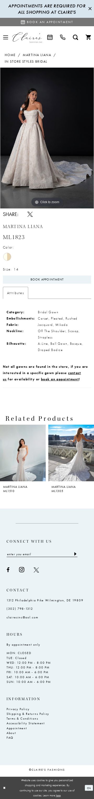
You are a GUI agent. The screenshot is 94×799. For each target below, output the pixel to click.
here (58, 795)
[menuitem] (5, 37)
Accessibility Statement (26, 723)
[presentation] (23, 453)
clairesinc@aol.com (22, 617)
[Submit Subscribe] (75, 554)
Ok (89, 788)
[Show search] (75, 37)
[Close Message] (89, 9)
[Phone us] (62, 37)
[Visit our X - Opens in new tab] (36, 570)
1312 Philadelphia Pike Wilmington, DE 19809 (45, 600)
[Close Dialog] (4, 788)
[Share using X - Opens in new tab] (30, 214)
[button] (5, 37)
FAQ (10, 737)
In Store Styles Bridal (26, 61)
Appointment (17, 728)
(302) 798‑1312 (20, 609)
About (11, 733)
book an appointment (60, 379)
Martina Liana (37, 55)
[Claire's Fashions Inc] (27, 37)
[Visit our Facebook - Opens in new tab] (8, 570)
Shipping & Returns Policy (28, 714)
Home (10, 55)
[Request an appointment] (50, 37)
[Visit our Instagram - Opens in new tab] (22, 570)
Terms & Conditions (22, 718)
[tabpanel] (47, 138)
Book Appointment (47, 279)
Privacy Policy (18, 709)
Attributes (15, 292)
